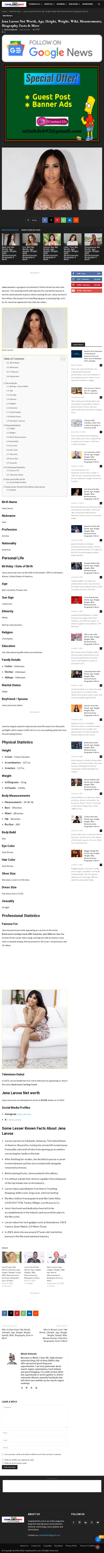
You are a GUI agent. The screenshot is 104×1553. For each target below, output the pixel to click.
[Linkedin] (69, 220)
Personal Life (11, 383)
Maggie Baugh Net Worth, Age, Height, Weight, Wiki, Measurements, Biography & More (92, 855)
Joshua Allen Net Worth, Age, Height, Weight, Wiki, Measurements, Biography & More (92, 821)
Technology (34, 4)
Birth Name (14, 363)
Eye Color (13, 445)
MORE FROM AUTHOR (31, 230)
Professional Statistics (15, 467)
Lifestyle (48, 4)
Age (11, 390)
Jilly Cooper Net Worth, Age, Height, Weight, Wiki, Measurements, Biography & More (92, 639)
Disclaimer (58, 1545)
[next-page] (100, 230)
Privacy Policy (71, 1545)
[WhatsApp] (63, 220)
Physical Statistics (13, 425)
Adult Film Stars (15, 11)
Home (4, 11)
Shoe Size (13, 454)
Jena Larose (14, 1119)
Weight (12, 433)
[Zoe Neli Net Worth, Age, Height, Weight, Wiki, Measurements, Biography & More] (31, 239)
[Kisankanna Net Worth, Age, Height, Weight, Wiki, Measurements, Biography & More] (93, 239)
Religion (13, 403)
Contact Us (36, 1545)
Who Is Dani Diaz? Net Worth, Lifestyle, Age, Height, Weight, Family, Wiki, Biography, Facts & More (17, 1334)
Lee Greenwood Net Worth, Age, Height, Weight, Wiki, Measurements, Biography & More (92, 457)
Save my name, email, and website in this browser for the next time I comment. (33, 1454)
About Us (24, 1545)
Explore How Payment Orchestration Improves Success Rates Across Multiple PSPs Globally (93, 356)
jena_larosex (24, 1114)
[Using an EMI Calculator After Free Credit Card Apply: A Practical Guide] (76, 423)
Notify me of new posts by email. (15, 1463)
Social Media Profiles (18, 482)
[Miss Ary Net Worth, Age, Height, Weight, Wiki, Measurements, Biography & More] (11, 239)
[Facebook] (45, 220)
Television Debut (16, 475)
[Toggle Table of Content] (61, 359)
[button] (99, 4)
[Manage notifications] (97, 1547)
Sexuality (13, 463)
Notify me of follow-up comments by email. (19, 1460)
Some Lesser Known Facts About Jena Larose (25, 487)
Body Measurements (18, 437)
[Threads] (37, 1388)
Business (61, 4)
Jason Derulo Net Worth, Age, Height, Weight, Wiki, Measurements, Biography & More (32, 1272)
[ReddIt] (76, 220)
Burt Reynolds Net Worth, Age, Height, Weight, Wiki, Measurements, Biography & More (92, 494)
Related (13, 490)
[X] (51, 220)
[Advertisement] (34, 278)
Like (98, 274)
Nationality (14, 376)
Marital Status (15, 416)
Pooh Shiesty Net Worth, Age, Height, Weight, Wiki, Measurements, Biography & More (92, 602)
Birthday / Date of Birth (19, 386)
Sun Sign (13, 395)
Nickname (14, 367)
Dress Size (14, 458)
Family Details (15, 412)
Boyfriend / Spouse (17, 421)
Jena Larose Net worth (15, 479)
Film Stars (73, 4)
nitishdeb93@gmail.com (49, 1535)
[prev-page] (96, 230)
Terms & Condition (88, 1545)
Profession (14, 372)
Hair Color (14, 450)
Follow (97, 279)
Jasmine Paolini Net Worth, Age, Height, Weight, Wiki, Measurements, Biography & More (92, 531)
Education (14, 408)
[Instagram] (79, 1522)
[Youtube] (98, 1522)
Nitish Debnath (10, 30)
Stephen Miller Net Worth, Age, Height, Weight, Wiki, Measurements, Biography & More (92, 568)
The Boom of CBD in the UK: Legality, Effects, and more (92, 391)
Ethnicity (13, 399)
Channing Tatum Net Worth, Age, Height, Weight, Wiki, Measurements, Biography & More (92, 676)
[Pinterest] (57, 220)
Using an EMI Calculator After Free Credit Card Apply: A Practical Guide (92, 424)
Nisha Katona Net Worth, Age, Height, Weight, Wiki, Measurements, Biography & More (92, 747)
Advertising (87, 4)
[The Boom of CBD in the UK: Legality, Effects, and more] (76, 391)
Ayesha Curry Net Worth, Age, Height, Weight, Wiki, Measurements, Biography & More (92, 710)
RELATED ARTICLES (10, 230)
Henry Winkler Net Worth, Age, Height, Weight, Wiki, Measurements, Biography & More (92, 784)
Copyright (47, 1545)
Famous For (14, 470)
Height (12, 428)
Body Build (14, 441)
